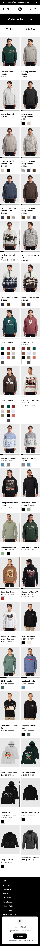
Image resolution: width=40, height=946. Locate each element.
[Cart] (35, 9)
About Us (6, 885)
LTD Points (7, 898)
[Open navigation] (5, 9)
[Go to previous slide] (3, 2)
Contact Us (7, 889)
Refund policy (8, 910)
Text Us (6, 893)
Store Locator (8, 902)
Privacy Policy (8, 906)
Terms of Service (9, 914)
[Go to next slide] (36, 2)
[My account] (30, 9)
